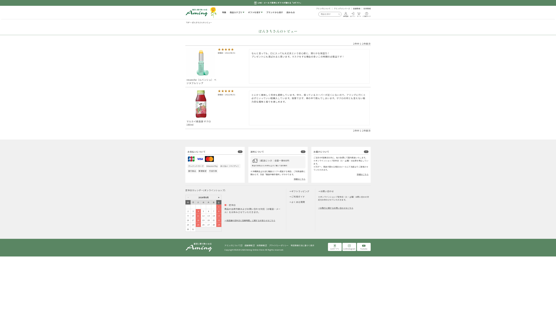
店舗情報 (356, 8)
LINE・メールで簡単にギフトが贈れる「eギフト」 (280, 2)
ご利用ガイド (298, 196)
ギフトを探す (254, 12)
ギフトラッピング (300, 191)
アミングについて (323, 8)
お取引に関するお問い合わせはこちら (336, 208)
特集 (224, 12)
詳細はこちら (300, 179)
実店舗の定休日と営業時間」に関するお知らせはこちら (250, 220)
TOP (188, 22)
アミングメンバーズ (342, 8)
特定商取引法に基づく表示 (302, 245)
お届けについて (321, 151)
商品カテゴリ (236, 12)
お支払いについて (196, 151)
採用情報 (367, 8)
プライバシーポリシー (279, 245)
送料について (257, 151)
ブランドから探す (274, 12)
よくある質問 (298, 201)
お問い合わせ (327, 191)
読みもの (291, 12)
